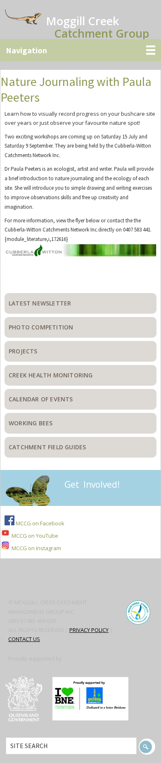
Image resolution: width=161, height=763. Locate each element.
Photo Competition (41, 327)
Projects (23, 351)
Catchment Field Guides (47, 447)
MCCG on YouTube (34, 535)
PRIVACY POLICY (89, 630)
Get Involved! (92, 484)
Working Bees (30, 423)
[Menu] (80, 50)
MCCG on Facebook (39, 523)
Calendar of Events (41, 399)
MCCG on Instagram (35, 548)
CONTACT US (24, 639)
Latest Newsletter (40, 303)
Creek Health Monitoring (51, 375)
